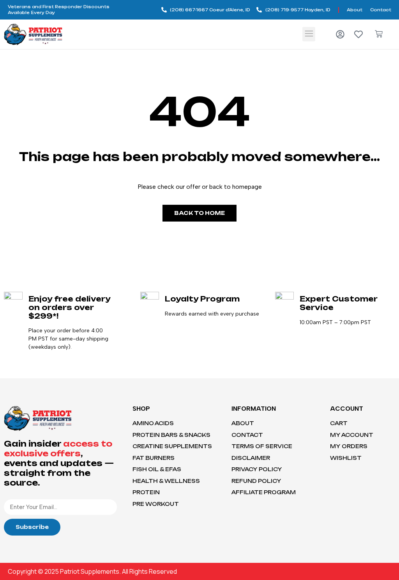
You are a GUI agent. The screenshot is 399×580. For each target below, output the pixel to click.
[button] (308, 34)
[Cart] (379, 34)
